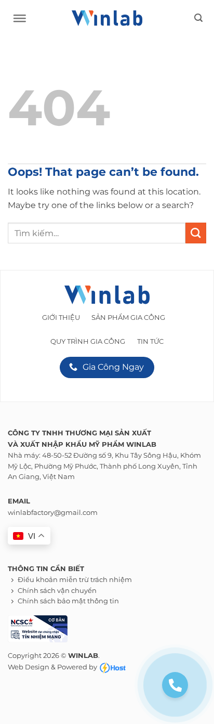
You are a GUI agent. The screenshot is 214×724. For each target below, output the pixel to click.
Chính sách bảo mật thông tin (68, 601)
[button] (198, 18)
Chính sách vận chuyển (57, 590)
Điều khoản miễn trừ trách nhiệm (75, 580)
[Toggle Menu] (17, 21)
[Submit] (195, 233)
